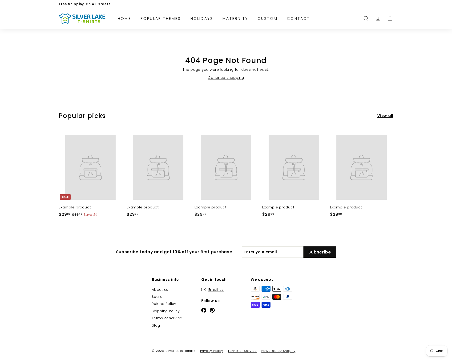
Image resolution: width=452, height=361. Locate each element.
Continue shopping (226, 77)
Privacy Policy (211, 351)
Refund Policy (164, 303)
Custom (268, 18)
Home (124, 18)
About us (160, 289)
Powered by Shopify (278, 351)
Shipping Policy (166, 311)
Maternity (235, 18)
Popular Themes (161, 18)
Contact (298, 18)
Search (158, 296)
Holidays (201, 18)
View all (385, 115)
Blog (156, 325)
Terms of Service (167, 318)
